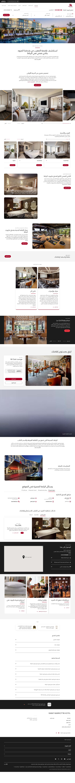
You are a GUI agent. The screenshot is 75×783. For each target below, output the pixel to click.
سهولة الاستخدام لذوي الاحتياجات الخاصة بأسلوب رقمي (34, 766)
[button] (13, 1)
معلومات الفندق (56, 639)
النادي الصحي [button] (32, 501)
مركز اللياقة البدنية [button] (14, 501)
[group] (37, 330)
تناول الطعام (24, 5)
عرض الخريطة (16, 10)
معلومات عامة (57, 645)
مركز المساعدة (17, 766)
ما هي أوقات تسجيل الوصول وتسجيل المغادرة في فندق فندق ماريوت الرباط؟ (45, 664)
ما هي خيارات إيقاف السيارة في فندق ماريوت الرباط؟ (50, 674)
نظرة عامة (36, 5)
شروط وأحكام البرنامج (52, 766)
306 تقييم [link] (51, 10)
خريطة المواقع (22, 766)
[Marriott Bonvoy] (4, 1)
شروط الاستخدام (58, 766)
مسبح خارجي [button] (32, 498)
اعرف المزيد (24, 243)
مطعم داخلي (67, 498)
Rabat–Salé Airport (65, 558)
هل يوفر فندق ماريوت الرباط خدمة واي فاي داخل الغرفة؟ (49, 679)
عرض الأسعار (66, 165)
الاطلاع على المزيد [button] (37, 59)
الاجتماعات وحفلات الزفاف (12, 5)
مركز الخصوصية (45, 766)
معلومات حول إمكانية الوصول (54, 650)
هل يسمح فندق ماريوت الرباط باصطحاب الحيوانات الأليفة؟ (49, 669)
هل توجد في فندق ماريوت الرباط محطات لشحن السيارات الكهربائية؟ (47, 690)
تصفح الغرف (13, 379)
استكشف (67, 330)
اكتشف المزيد (37, 85)
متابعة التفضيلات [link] (68, 766)
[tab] (51, 490)
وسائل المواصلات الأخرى (64, 567)
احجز (22, 532)
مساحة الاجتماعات (49, 501)
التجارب (19, 5)
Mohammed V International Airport (61, 562)
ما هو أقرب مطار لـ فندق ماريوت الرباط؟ (52, 684)
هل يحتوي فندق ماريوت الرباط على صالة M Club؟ (50, 695)
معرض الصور (4, 5)
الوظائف (63, 766)
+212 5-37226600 (7, 10)
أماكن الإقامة (30, 5)
